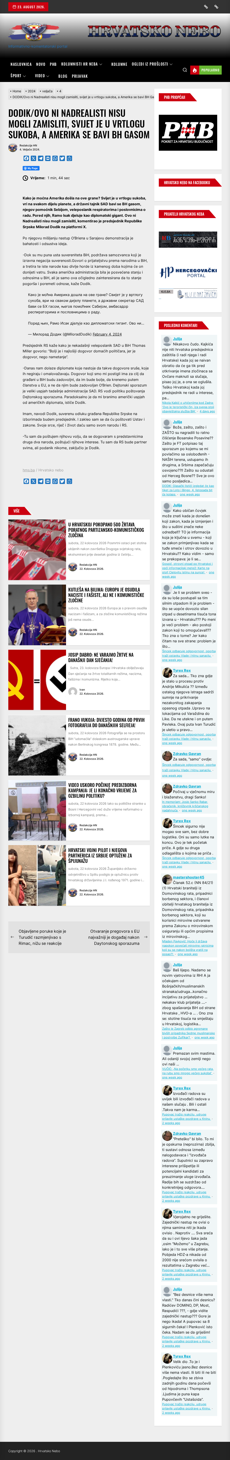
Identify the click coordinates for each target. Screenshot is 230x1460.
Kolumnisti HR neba (79, 64)
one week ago (190, 494)
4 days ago (207, 411)
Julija (177, 338)
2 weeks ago (171, 1123)
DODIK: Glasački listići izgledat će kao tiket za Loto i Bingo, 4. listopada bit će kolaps (188, 490)
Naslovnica (21, 64)
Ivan (82, 689)
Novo (40, 64)
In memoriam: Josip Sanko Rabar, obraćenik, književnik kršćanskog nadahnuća (185, 806)
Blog (62, 76)
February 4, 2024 (107, 334)
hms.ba (29, 470)
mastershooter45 (188, 877)
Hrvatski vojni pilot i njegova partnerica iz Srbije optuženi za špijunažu (100, 855)
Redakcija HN (28, 145)
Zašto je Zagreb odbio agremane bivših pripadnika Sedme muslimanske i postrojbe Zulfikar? (188, 1033)
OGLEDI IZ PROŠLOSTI (150, 64)
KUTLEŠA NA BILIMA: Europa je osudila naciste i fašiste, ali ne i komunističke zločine (106, 595)
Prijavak (80, 76)
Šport (16, 75)
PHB (53, 64)
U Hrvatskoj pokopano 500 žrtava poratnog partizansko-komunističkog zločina (106, 530)
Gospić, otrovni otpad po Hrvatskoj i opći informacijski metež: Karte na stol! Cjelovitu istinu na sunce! (187, 568)
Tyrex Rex (182, 670)
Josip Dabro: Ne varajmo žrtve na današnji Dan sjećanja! (100, 657)
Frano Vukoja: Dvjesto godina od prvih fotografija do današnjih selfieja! (106, 722)
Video (40, 75)
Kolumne (119, 64)
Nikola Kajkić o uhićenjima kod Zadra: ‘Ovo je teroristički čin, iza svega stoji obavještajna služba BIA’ (188, 407)
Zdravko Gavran (187, 753)
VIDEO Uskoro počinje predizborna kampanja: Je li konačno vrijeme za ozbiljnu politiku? (102, 790)
